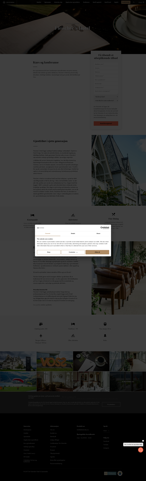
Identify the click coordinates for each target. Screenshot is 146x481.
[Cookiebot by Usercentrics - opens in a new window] (101, 228)
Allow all (97, 252)
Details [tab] (73, 233)
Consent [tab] (47, 233)
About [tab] (98, 233)
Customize (72, 252)
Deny (48, 252)
